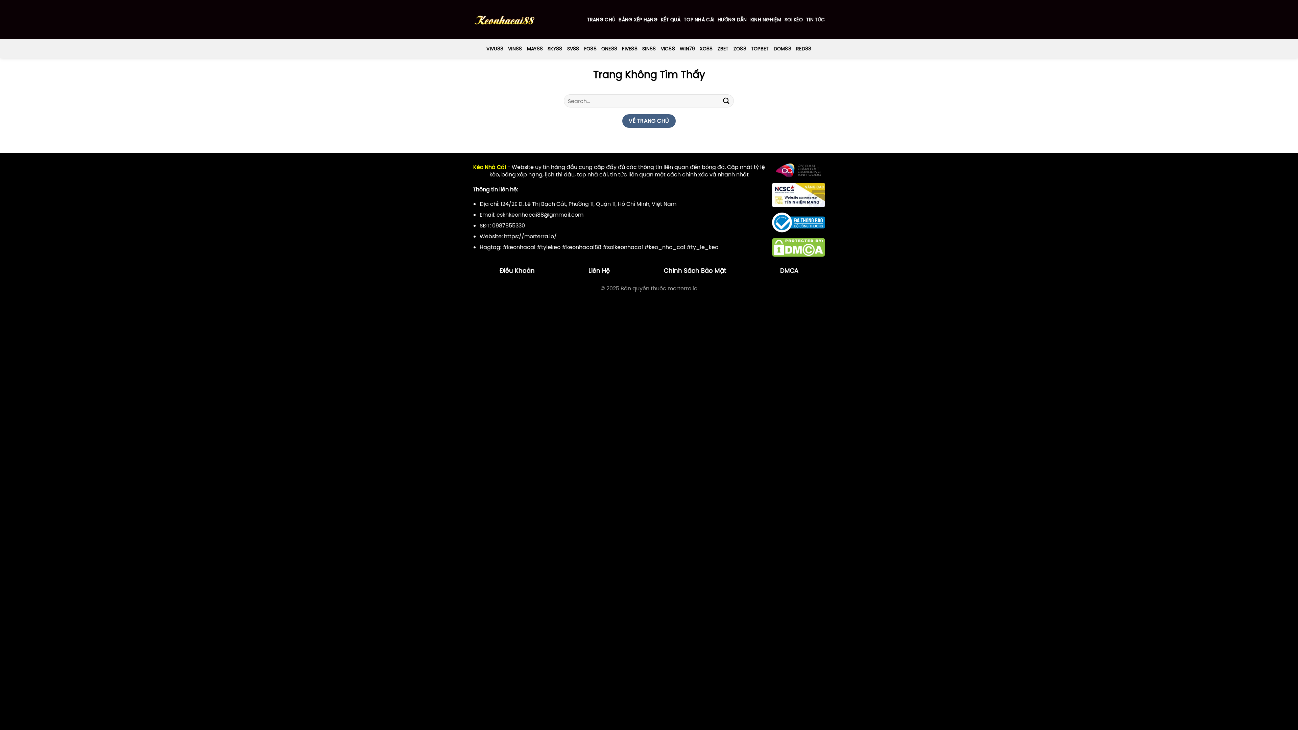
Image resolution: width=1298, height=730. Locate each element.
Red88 (803, 48)
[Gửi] (726, 100)
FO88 (590, 48)
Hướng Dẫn (732, 19)
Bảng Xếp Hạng (638, 19)
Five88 (630, 48)
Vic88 (668, 48)
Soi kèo (794, 19)
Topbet (760, 48)
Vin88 (515, 48)
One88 (609, 48)
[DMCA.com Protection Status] (798, 247)
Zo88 (740, 48)
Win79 (687, 48)
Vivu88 (494, 48)
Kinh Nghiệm (765, 19)
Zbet (723, 48)
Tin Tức (815, 19)
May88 (535, 48)
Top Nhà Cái (699, 19)
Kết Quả (670, 19)
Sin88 (649, 48)
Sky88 (555, 48)
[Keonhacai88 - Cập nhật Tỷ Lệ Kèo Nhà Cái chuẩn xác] (504, 19)
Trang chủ (601, 19)
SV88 (573, 48)
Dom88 (782, 48)
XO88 (706, 48)
